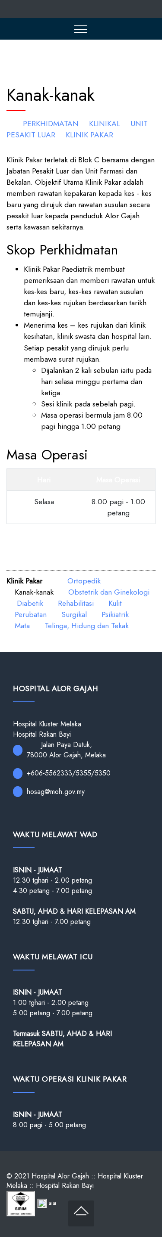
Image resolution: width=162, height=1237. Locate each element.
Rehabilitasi (76, 603)
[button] (81, 29)
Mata (22, 625)
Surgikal (74, 614)
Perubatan (31, 614)
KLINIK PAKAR (89, 134)
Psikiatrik (115, 614)
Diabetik (30, 603)
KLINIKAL (104, 123)
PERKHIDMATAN (51, 123)
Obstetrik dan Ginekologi (108, 592)
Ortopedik (84, 580)
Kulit (115, 603)
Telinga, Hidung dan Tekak (86, 625)
